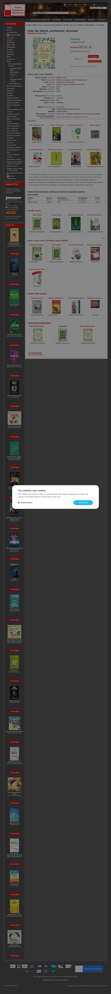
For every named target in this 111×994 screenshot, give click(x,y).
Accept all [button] (83, 503)
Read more (56, 497)
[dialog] (55, 497)
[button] (25, 502)
